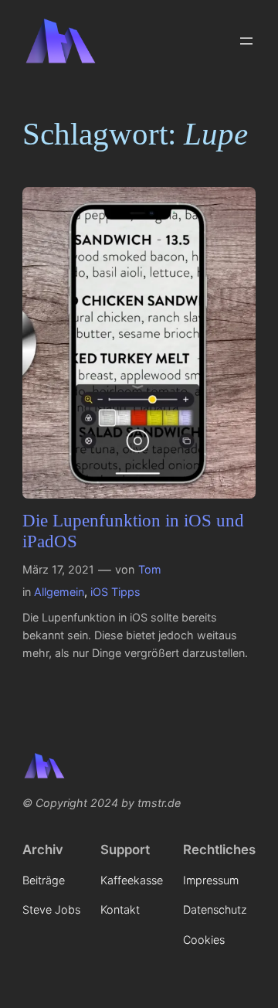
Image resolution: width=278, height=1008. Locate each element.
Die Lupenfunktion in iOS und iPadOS (133, 531)
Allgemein (59, 591)
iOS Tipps (115, 591)
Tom (149, 569)
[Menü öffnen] (246, 41)
